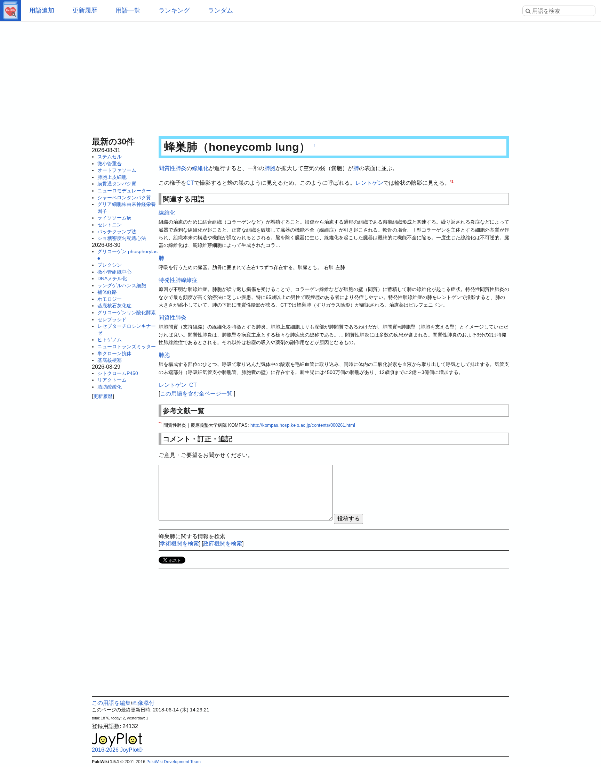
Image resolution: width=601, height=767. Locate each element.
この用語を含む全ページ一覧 (196, 394)
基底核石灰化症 (114, 305)
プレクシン (109, 265)
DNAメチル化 (112, 278)
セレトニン (109, 224)
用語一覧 (128, 10)
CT (190, 183)
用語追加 (41, 10)
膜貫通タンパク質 (116, 183)
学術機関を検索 (179, 544)
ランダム (220, 10)
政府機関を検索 (222, 544)
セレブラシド (112, 319)
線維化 (200, 168)
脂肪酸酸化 (109, 387)
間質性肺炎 (172, 168)
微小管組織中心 (114, 272)
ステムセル (109, 156)
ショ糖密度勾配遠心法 (121, 238)
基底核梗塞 (109, 360)
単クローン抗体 (114, 353)
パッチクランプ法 (116, 231)
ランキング (174, 10)
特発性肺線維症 (178, 280)
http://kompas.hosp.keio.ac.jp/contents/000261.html (302, 425)
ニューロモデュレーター (124, 190)
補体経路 (107, 292)
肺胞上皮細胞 (112, 177)
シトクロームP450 (117, 373)
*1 (452, 181)
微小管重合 (109, 163)
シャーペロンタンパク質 (124, 197)
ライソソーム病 (114, 217)
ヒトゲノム (109, 339)
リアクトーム (112, 380)
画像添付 (143, 703)
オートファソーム (116, 170)
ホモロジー (109, 299)
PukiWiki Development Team (173, 761)
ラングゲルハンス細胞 (121, 285)
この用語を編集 (111, 703)
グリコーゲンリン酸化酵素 (126, 312)
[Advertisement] (300, 76)
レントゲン (369, 183)
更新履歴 (84, 10)
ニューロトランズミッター (126, 346)
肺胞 (269, 168)
